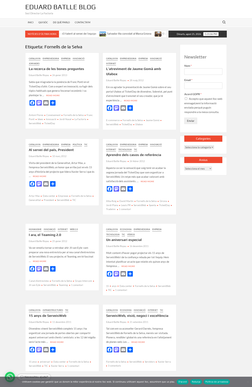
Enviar (190, 120)
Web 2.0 (74, 229)
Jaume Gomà (152, 120)
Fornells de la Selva (73, 115)
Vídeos (131, 234)
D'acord (182, 381)
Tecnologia (125, 149)
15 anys (33, 361)
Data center (49, 195)
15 (107, 285)
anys (114, 285)
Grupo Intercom (83, 280)
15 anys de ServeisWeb (47, 316)
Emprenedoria (51, 58)
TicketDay (49, 123)
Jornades (34, 63)
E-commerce (113, 120)
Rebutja (196, 381)
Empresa (65, 58)
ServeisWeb (63, 199)
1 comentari (125, 209)
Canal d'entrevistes (39, 280)
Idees (40, 119)
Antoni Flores (36, 115)
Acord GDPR (192, 94)
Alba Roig (111, 201)
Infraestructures (53, 310)
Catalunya (34, 58)
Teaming (63, 284)
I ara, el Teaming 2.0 (45, 235)
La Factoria (80, 119)
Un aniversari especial (124, 240)
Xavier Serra (57, 365)
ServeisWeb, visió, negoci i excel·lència (137, 316)
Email (188, 80)
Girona (163, 201)
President (49, 199)
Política (77, 144)
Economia (125, 229)
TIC (85, 144)
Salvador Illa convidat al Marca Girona (122, 33)
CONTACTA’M (82, 22)
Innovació (79, 58)
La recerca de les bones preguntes (56, 69)
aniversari (45, 361)
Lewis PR (126, 205)
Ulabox (139, 124)
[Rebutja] (247, 382)
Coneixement (53, 115)
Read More (53, 95)
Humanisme (35, 229)
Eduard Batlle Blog (60, 7)
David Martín (126, 201)
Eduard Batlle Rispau (39, 75)
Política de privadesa (216, 381)
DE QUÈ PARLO (61, 22)
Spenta (152, 205)
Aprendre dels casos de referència (133, 155)
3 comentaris (114, 365)
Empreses (63, 195)
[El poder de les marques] (151, 33)
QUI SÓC (43, 22)
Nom (188, 65)
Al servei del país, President (51, 150)
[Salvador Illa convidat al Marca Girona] (95, 33)
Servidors (150, 361)
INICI (30, 22)
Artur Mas (34, 195)
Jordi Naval (65, 119)
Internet (111, 63)
